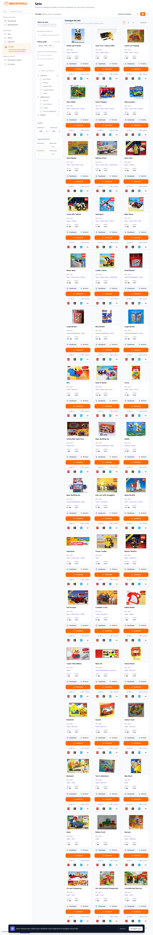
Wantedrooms (13, 25)
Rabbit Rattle (129, 607)
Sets (9, 34)
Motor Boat (71, 270)
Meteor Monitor (130, 551)
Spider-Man (47, 86)
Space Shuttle (129, 495)
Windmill (70, 720)
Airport (82, 109)
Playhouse (132, 839)
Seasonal (127, 446)
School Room (129, 664)
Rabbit (126, 439)
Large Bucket (72, 327)
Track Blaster (71, 158)
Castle (97, 502)
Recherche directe (44, 31)
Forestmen (104, 502)
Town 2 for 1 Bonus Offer (105, 46)
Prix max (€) (53, 151)
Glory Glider (71, 102)
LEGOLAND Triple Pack (75, 439)
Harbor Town (129, 720)
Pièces (10, 38)
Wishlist (85, 64)
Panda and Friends (74, 46)
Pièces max (52, 143)
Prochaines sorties (14, 60)
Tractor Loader (101, 551)
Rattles (131, 614)
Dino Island (47, 104)
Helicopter (99, 214)
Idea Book (128, 776)
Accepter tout (136, 929)
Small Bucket (129, 270)
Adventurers (45, 97)
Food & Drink (113, 165)
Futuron (132, 165)
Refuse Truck (100, 832)
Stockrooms (12, 21)
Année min (40, 127)
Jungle (45, 108)
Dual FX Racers (101, 383)
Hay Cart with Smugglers (105, 495)
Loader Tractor (101, 270)
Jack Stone (47, 79)
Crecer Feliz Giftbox (74, 664)
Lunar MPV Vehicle (74, 214)
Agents (43, 115)
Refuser (123, 929)
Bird (68, 383)
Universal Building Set (131, 277)
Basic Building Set (102, 439)
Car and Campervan (74, 888)
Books (126, 783)
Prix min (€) (40, 151)
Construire (79, 69)
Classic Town (104, 52)
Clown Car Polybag (131, 46)
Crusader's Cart (101, 607)
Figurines (11, 42)
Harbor (140, 109)
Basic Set (74, 52)
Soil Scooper (71, 607)
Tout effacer (56, 42)
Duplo (68, 52)
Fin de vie (11, 64)
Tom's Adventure (102, 776)
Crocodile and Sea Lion (133, 888)
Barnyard (70, 776)
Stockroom (72, 64)
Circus (136, 52)
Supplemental (48, 90)
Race (81, 165)
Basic (141, 277)
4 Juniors (43, 76)
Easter (133, 446)
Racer (69, 832)
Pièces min (40, 143)
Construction (113, 277)
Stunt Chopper (101, 102)
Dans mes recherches (47, 59)
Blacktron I (133, 558)
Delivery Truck (100, 158)
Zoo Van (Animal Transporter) (106, 888)
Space (126, 165)
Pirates (45, 83)
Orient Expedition (49, 111)
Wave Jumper (129, 102)
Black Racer (128, 214)
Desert (45, 101)
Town (45, 93)
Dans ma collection (46, 55)
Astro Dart (128, 158)
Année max (53, 127)
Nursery (127, 832)
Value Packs (70, 446)
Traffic (82, 614)
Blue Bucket (100, 327)
